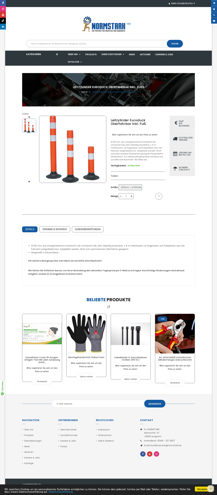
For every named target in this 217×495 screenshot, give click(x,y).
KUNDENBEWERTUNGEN (88, 229)
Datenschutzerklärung (61, 491)
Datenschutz (104, 435)
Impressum (104, 429)
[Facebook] (3, 3)
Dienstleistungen (33, 440)
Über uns (28, 429)
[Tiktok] (3, 21)
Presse (64, 446)
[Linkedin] (3, 27)
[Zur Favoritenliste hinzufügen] (158, 196)
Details (29, 229)
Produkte (29, 435)
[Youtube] (3, 15)
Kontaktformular (69, 435)
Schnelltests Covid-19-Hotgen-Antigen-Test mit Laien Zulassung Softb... (42, 360)
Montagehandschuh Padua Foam (86, 357)
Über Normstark (68, 429)
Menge (114, 196)
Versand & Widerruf (54, 229)
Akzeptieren (203, 489)
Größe (114, 187)
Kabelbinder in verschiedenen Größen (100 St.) (131, 358)
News (27, 446)
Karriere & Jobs (32, 457)
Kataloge (29, 463)
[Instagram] (3, 9)
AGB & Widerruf (106, 440)
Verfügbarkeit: (119, 165)
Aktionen (28, 452)
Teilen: (114, 175)
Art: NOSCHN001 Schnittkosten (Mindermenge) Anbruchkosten (175, 358)
